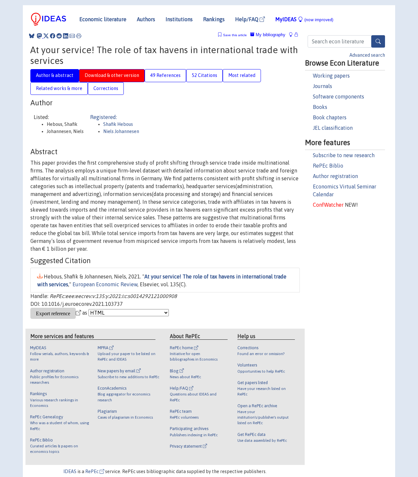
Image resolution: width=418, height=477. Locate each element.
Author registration (335, 176)
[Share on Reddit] (59, 36)
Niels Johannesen (121, 131)
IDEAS (69, 471)
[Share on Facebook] (52, 36)
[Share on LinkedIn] (65, 36)
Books (320, 107)
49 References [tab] (165, 75)
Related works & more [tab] (59, 88)
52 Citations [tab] (204, 75)
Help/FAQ (247, 19)
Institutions (179, 19)
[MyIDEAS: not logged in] (292, 35)
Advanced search (367, 55)
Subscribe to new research (344, 155)
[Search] (378, 41)
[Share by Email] (72, 36)
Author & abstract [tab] (54, 75)
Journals (322, 86)
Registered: (103, 117)
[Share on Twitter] (46, 36)
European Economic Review (104, 284)
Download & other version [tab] (112, 75)
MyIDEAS (304, 19)
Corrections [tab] (105, 88)
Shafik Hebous (118, 124)
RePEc (92, 471)
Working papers (331, 76)
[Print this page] (78, 36)
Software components (338, 96)
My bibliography (269, 34)
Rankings (214, 19)
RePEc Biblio (328, 166)
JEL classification (333, 128)
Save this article (235, 35)
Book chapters (329, 117)
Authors (146, 19)
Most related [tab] (241, 75)
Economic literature (102, 19)
